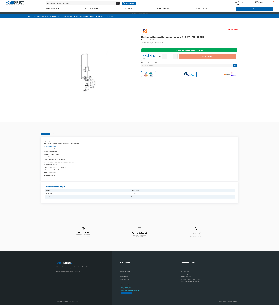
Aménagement (124, 279)
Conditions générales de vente (189, 274)
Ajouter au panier (207, 56)
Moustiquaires (124, 276)
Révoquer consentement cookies (190, 281)
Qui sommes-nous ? (186, 269)
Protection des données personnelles (191, 279)
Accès (122, 274)
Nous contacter (185, 271)
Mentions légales (222, 301)
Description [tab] (45, 134)
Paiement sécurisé (186, 276)
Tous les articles (127, 293)
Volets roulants (124, 269)
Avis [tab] (53, 134)
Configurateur (254, 9)
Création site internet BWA (232, 301)
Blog (238, 4)
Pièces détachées (125, 271)
